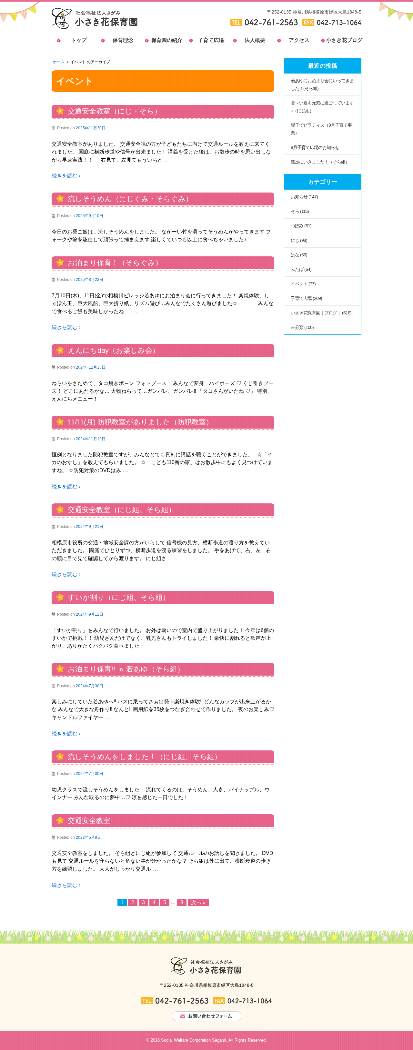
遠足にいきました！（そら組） (320, 161)
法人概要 (255, 40)
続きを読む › (66, 175)
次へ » (198, 902)
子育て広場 (211, 40)
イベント (299, 283)
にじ (295, 240)
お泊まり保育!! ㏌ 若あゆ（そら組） (126, 669)
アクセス (299, 40)
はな (295, 254)
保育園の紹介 (166, 40)
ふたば (297, 269)
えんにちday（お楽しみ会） (113, 350)
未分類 (297, 327)
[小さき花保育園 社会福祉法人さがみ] (94, 18)
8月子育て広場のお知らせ (315, 147)
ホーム (59, 62)
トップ (78, 40)
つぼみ (297, 225)
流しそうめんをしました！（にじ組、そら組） (144, 757)
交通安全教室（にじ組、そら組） (122, 510)
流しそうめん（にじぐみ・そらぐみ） (130, 199)
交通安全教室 (89, 821)
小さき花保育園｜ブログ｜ (316, 312)
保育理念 (123, 40)
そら (295, 211)
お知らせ (299, 196)
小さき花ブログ (343, 40)
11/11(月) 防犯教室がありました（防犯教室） (140, 422)
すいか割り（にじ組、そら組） (119, 597)
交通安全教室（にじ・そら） (114, 111)
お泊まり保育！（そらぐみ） (115, 263)
